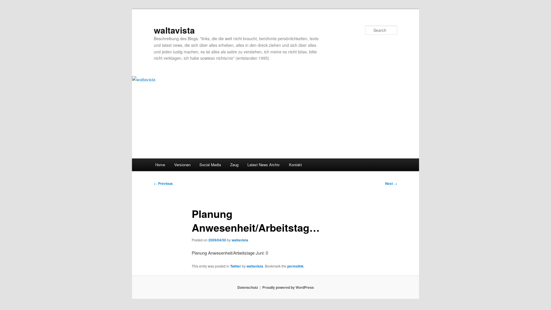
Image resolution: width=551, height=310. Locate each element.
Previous (163, 183)
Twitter (235, 266)
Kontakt (295, 164)
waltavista (174, 30)
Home (160, 164)
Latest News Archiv (263, 164)
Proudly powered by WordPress (288, 287)
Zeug (234, 164)
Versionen (182, 164)
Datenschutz (247, 287)
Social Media (210, 164)
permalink (295, 266)
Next (391, 183)
